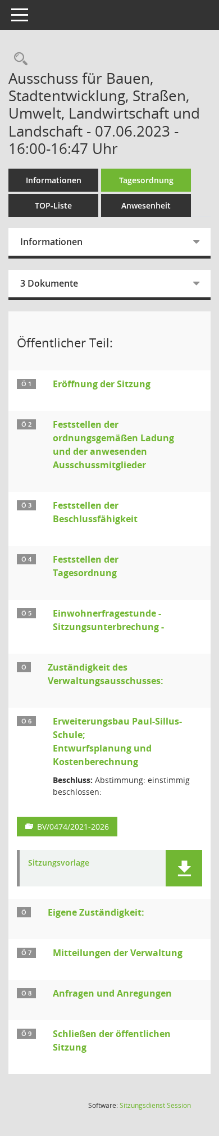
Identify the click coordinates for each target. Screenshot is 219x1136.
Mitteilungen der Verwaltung (117, 953)
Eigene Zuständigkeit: (96, 912)
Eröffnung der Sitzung (101, 384)
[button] (184, 868)
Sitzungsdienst (155, 1105)
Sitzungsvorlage (58, 863)
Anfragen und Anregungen (112, 993)
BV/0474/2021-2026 (73, 826)
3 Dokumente (49, 283)
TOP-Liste (53, 205)
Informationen (53, 180)
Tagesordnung (146, 180)
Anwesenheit (146, 205)
